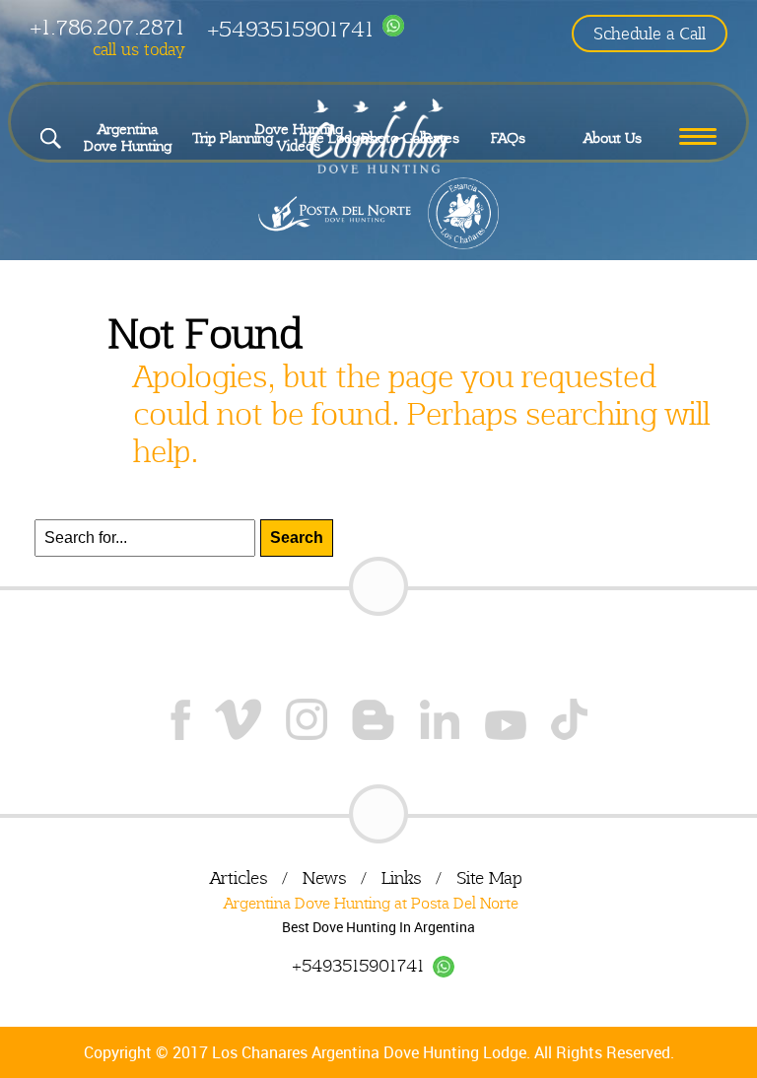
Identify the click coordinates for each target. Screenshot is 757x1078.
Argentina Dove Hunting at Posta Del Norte (371, 903)
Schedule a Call (649, 33)
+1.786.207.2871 (107, 27)
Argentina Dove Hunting (128, 137)
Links (401, 877)
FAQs (508, 138)
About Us (613, 138)
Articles (238, 877)
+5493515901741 (290, 29)
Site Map (489, 877)
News (324, 877)
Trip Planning (232, 138)
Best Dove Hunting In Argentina (378, 926)
